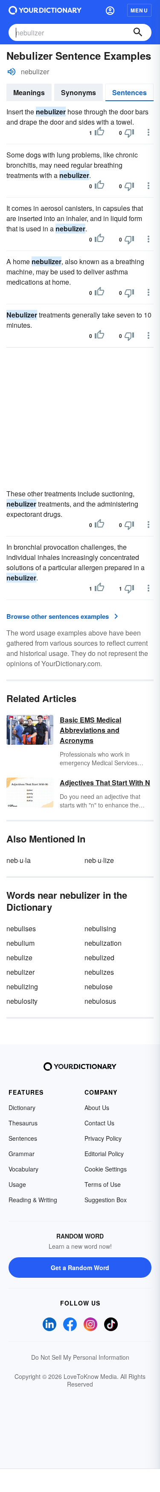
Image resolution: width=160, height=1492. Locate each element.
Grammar (22, 1153)
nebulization (103, 943)
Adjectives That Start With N (105, 782)
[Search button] (138, 32)
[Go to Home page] (45, 10)
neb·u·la (18, 860)
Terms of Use (102, 1184)
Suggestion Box (105, 1199)
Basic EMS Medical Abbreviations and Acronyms (90, 730)
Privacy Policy (103, 1138)
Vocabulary (23, 1169)
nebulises (21, 928)
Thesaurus (23, 1123)
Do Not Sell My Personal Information (80, 1357)
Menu (139, 10)
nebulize (19, 957)
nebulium (20, 943)
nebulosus (100, 1001)
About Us (96, 1107)
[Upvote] (99, 132)
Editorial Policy (104, 1153)
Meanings (29, 92)
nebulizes (99, 972)
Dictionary (22, 1107)
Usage (17, 1184)
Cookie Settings (105, 1169)
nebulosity (22, 1001)
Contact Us (99, 1123)
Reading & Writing (33, 1199)
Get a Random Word (80, 1267)
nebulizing (22, 986)
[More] (148, 132)
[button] (110, 10)
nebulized (99, 957)
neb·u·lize (99, 860)
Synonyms (78, 92)
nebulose (98, 986)
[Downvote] (129, 132)
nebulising (100, 928)
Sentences (129, 92)
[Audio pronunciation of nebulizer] (11, 72)
